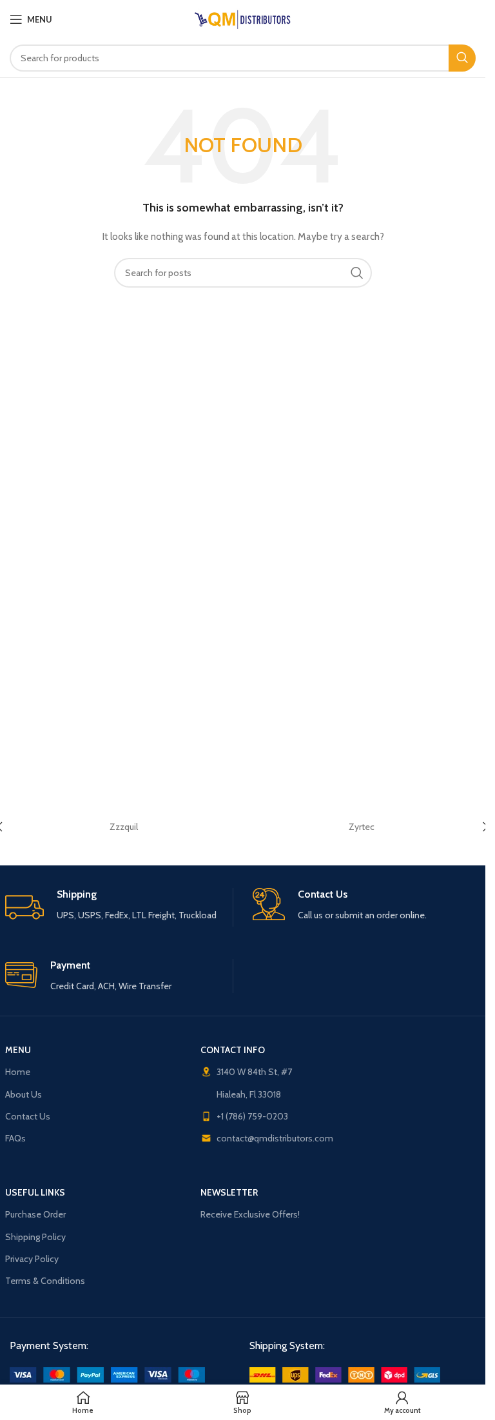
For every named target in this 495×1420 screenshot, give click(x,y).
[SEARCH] (462, 58)
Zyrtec (361, 827)
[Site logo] (243, 18)
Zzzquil (124, 827)
